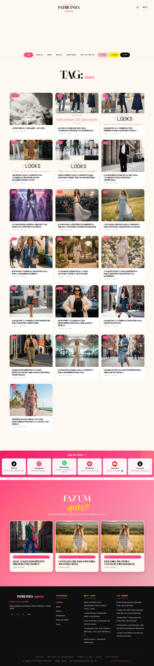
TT (23, 614)
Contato (40, 657)
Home (29, 55)
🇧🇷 (145, 7)
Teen (103, 54)
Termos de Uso (85, 657)
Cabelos (39, 55)
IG (12, 614)
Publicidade (112, 657)
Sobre (99, 657)
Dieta (58, 624)
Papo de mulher (88, 55)
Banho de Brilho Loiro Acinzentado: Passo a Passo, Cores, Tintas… (95, 605)
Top (125, 54)
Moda (49, 55)
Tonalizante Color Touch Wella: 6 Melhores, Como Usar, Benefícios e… (97, 631)
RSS (29, 614)
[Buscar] (137, 7)
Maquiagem (71, 55)
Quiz (114, 54)
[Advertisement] (77, 33)
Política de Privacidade (60, 657)
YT (17, 614)
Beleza (59, 55)
